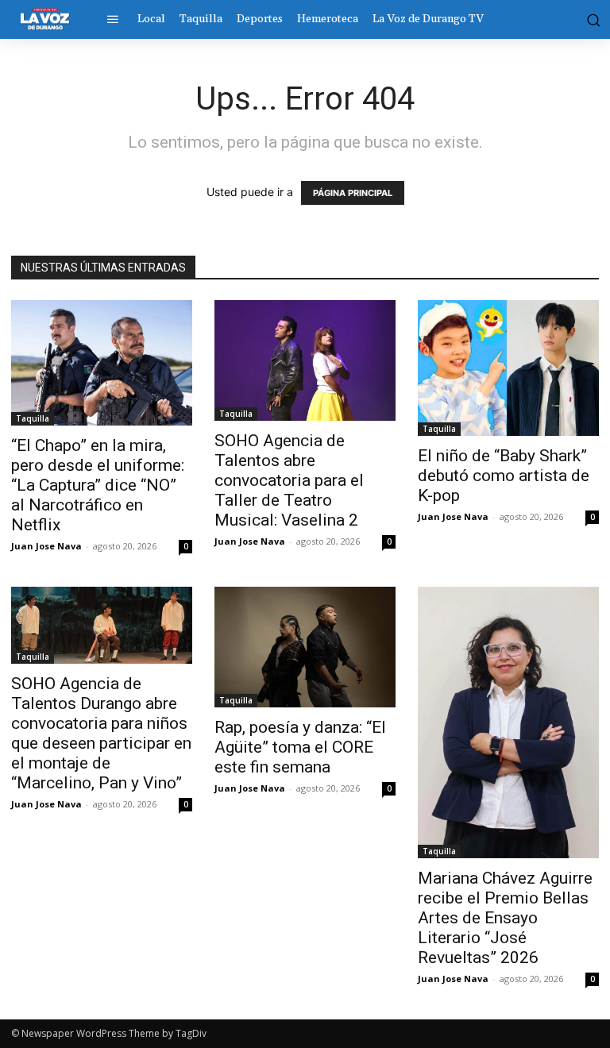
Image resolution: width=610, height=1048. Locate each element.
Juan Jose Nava (46, 546)
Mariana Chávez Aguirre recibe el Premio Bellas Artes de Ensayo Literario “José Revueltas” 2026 (505, 918)
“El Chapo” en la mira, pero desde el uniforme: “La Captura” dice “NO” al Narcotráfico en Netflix (97, 485)
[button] (591, 19)
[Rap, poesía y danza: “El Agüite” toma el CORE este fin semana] (305, 647)
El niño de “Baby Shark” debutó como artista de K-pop (503, 475)
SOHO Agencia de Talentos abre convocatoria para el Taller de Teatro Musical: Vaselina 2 (289, 480)
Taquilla (32, 418)
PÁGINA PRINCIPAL (352, 192)
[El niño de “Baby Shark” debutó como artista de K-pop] (508, 368)
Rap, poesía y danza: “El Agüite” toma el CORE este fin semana (300, 747)
